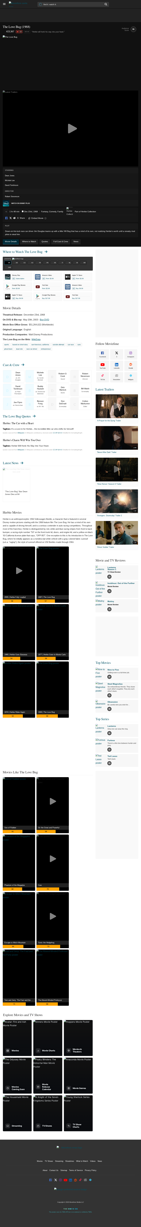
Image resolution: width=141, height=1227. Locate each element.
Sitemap (63, 1170)
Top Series (102, 719)
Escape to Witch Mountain (14, 943)
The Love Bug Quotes (17, 416)
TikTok (102, 379)
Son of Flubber (10, 828)
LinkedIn (117, 368)
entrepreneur (46, 349)
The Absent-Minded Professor (50, 1000)
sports (6, 345)
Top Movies (103, 662)
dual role (19, 349)
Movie (27, 31)
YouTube (103, 368)
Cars (40, 885)
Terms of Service (76, 1170)
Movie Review (113, 586)
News (100, 1161)
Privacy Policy (90, 1170)
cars (79, 345)
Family (60, 211)
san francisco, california (40, 345)
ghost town (8, 349)
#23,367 (10, 31)
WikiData (36, 339)
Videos (93, 1161)
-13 (20, 31)
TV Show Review (114, 572)
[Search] (106, 4)
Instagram (130, 357)
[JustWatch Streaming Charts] (4, 31)
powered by (7, 258)
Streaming (59, 1161)
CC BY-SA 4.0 (57, 433)
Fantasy (44, 211)
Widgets (130, 379)
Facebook (6, 218)
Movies (40, 1161)
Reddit (14, 218)
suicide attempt (58, 345)
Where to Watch (23, 251)
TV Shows (49, 1161)
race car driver (31, 349)
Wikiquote (20, 433)
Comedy (52, 211)
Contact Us (53, 1170)
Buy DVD (44, 320)
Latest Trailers (105, 389)
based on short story (20, 345)
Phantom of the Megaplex (14, 885)
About (45, 1170)
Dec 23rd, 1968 (31, 211)
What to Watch (82, 1161)
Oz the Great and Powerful (48, 828)
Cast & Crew (11, 365)
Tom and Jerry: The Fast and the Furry (19, 1000)
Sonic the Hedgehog (46, 943)
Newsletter (116, 379)
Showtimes (69, 1161)
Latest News (10, 463)
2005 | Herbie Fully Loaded (15, 597)
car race (71, 345)
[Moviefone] (19, 4)
